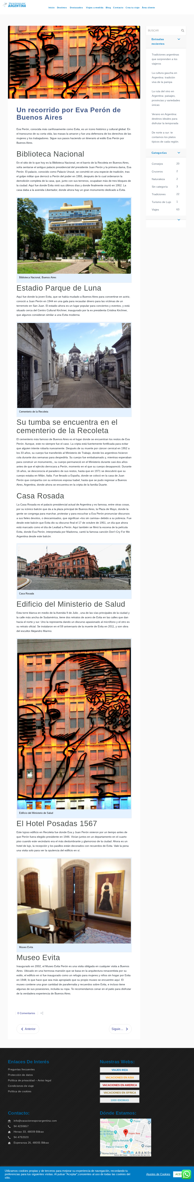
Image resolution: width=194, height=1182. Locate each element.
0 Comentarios (26, 1013)
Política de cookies (19, 1091)
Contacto (118, 7)
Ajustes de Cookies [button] (158, 1174)
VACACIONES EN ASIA (120, 1077)
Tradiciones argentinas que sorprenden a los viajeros (165, 59)
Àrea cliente (148, 7)
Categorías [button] (159, 152)
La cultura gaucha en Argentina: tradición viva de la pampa (164, 77)
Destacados (76, 7)
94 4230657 (21, 1126)
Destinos (62, 7)
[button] (166, 218)
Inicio (51, 7)
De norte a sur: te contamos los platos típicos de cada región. (165, 137)
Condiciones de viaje (21, 1085)
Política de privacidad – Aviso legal (29, 1080)
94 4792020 (21, 1137)
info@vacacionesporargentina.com (35, 1120)
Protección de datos (20, 1074)
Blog (108, 7)
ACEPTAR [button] (181, 1174)
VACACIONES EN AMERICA (119, 1085)
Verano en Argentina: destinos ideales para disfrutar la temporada (165, 119)
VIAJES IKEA (120, 1069)
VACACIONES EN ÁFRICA (120, 1092)
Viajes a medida (94, 7)
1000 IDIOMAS (120, 1100)
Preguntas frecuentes (21, 1069)
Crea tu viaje (132, 7)
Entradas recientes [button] (158, 41)
